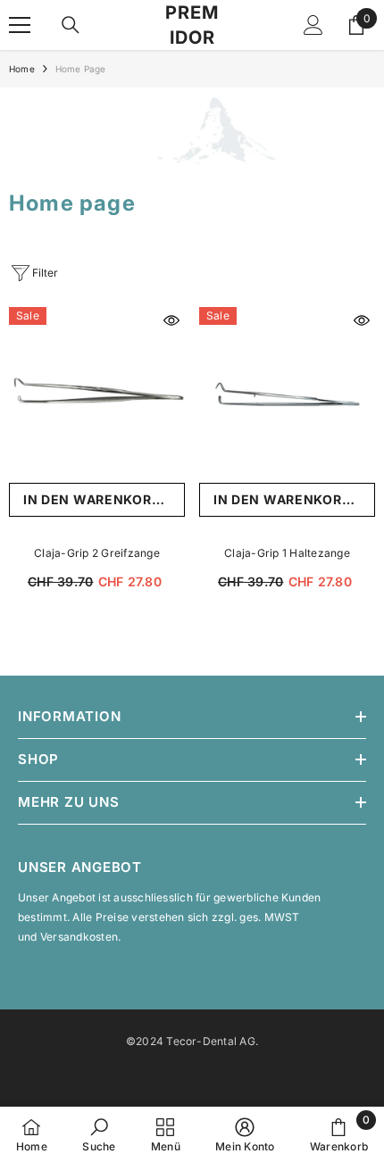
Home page (80, 68)
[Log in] (313, 25)
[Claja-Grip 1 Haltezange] (287, 395)
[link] (192, 130)
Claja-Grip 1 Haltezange (287, 553)
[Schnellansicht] (171, 320)
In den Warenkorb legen (104, 499)
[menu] (19, 25)
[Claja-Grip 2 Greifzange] (97, 395)
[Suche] (70, 25)
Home (22, 68)
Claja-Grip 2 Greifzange (97, 553)
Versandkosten (79, 936)
